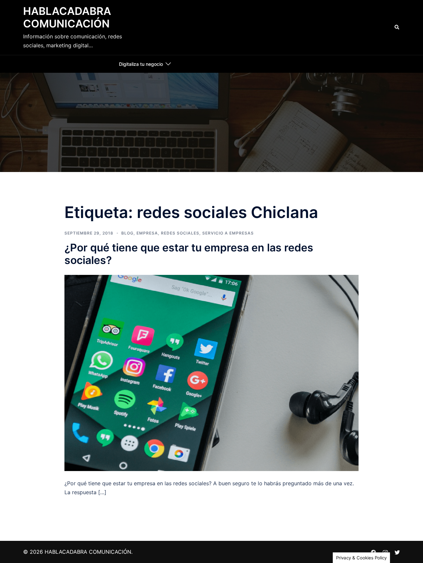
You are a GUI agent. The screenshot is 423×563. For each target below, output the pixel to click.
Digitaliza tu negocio (141, 64)
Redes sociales (180, 233)
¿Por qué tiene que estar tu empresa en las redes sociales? (188, 254)
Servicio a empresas (228, 233)
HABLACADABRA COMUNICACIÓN (67, 17)
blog (127, 233)
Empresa (147, 233)
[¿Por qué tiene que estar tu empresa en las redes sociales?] (211, 372)
